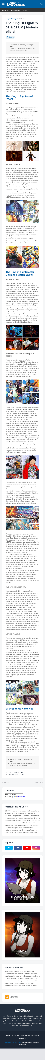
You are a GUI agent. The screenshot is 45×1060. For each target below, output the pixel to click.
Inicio (8, 1035)
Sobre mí (15, 1035)
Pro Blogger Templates (13, 1042)
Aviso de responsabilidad (11, 10)
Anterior (6, 782)
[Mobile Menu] (3, 4)
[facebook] (18, 848)
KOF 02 (22, 19)
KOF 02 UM (18, 772)
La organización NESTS (15, 775)
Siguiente (37, 782)
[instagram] (36, 848)
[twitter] (9, 848)
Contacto (22, 1038)
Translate (21, 797)
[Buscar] (42, 4)
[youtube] (27, 848)
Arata (25, 10)
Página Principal (12, 19)
